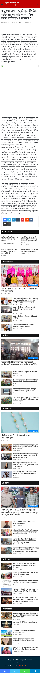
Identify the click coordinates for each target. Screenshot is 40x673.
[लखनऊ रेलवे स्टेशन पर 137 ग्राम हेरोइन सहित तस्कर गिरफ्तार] (6, 524)
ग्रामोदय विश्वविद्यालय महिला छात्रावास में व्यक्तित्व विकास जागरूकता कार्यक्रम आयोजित (24, 309)
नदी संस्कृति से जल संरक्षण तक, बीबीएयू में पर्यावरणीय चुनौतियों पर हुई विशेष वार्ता (24, 390)
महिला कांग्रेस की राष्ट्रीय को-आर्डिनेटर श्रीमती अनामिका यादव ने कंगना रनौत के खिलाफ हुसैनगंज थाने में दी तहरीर (25, 532)
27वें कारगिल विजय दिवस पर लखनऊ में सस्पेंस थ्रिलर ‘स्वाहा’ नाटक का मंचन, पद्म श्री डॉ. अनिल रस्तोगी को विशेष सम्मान (25, 599)
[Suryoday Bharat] (12, 3)
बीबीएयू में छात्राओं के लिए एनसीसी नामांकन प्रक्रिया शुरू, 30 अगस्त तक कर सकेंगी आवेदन (25, 582)
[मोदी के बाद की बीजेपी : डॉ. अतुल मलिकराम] (6, 624)
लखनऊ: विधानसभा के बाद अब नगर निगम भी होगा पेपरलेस (29, 250)
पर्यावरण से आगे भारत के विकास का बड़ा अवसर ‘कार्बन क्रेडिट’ (24, 631)
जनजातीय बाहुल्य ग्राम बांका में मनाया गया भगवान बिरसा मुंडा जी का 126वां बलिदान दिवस (24, 473)
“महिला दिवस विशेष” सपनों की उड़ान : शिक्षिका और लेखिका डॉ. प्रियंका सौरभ (23, 640)
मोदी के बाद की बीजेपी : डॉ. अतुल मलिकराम (25, 622)
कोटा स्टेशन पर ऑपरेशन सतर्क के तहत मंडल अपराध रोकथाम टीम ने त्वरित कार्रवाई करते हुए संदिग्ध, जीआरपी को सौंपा (19, 512)
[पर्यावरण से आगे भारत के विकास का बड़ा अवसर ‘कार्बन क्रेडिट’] (6, 633)
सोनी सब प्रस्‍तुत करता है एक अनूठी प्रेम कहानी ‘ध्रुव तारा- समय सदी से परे (9, 251)
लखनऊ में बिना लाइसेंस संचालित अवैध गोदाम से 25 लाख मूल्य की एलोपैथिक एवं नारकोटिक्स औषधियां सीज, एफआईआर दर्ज (26, 550)
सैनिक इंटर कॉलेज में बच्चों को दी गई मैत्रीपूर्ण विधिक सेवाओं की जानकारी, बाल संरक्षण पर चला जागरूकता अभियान (25, 455)
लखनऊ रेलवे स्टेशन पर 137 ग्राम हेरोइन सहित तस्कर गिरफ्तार (24, 523)
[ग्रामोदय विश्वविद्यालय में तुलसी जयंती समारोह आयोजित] (6, 318)
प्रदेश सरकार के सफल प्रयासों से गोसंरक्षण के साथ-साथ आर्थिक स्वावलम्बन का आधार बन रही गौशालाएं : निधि (25, 615)
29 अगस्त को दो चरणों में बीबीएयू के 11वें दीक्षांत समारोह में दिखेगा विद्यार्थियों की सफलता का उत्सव (25, 382)
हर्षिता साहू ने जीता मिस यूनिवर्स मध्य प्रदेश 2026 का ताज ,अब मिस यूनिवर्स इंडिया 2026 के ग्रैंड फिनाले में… (25, 464)
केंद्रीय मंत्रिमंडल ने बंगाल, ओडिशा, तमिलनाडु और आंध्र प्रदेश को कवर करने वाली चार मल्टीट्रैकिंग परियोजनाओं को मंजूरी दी (25, 300)
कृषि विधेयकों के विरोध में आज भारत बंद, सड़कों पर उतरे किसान (9, 239)
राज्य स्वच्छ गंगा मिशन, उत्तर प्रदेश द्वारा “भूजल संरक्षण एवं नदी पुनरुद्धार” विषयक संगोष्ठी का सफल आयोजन (25, 447)
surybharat (6, 23)
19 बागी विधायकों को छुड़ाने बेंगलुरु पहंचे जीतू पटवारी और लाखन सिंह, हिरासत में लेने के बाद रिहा (29, 240)
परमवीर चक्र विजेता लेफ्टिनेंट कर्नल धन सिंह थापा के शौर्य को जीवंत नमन (25, 573)
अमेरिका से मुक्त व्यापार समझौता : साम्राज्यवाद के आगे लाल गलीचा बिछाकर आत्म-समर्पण (25, 648)
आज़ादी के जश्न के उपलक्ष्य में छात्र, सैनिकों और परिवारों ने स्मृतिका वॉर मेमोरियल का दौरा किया (25, 565)
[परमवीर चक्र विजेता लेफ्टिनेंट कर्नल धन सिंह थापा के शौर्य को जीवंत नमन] (6, 575)
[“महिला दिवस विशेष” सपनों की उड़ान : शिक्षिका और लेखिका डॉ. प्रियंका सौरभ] (6, 641)
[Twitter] (9, 220)
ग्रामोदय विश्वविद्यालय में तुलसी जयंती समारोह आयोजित (25, 317)
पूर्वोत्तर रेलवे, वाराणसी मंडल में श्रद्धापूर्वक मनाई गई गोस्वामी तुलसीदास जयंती (24, 325)
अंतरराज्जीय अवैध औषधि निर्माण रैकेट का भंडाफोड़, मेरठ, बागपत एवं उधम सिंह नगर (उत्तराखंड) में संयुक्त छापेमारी (24, 541)
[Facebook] (5, 220)
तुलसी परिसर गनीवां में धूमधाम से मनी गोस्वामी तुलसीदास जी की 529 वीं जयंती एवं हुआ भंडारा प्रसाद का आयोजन (26, 399)
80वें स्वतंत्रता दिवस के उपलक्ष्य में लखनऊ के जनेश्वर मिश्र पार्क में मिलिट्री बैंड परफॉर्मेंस (25, 590)
